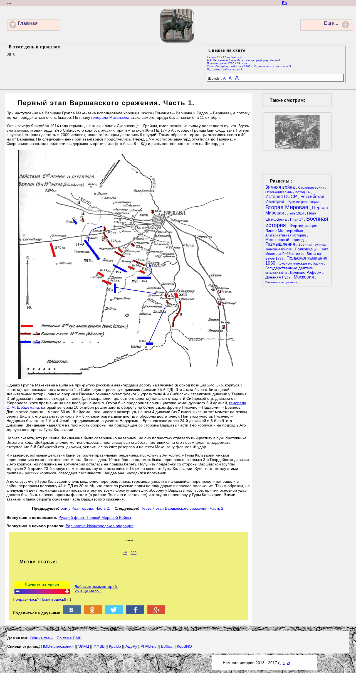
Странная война (311, 187)
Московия (304, 277)
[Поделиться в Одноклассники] (93, 613)
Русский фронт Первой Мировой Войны (94, 517)
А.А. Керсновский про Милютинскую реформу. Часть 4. (244, 60)
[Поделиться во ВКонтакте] (72, 613)
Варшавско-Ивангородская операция (100, 526)
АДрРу (131, 646)
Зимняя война (280, 187)
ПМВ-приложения (57, 646)
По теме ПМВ (69, 638)
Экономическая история (301, 263)
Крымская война (276, 272)
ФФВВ (99, 646)
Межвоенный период (285, 239)
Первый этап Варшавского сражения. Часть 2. (182, 508)
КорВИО (184, 646)
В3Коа (166, 646)
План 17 (297, 219)
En (284, 3)
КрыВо (115, 646)
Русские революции (304, 202)
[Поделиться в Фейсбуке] (135, 613)
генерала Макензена (110, 117)
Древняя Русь (278, 277)
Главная (28, 23)
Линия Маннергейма (284, 230)
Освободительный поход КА (288, 192)
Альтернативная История (286, 235)
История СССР (281, 196)
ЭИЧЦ (83, 646)
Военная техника (312, 244)
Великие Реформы (307, 272)
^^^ (134, 553)
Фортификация (304, 225)
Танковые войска (279, 249)
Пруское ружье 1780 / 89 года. (227, 63)
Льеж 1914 (296, 213)
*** (125, 553)
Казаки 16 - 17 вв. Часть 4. (225, 57)
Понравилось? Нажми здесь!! (39, 599)
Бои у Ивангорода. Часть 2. (85, 508)
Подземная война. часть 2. (225, 69)
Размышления (280, 244)
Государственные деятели (290, 268)
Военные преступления (281, 282)
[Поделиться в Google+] (156, 613)
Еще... (331, 23)
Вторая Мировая (287, 207)
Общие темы (41, 638)
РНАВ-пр (148, 646)
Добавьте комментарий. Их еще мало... (96, 588)
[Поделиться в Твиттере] (114, 613)
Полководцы (306, 249)
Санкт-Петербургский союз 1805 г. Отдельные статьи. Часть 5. (249, 66)
